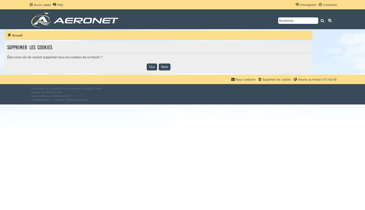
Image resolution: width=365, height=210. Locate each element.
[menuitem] (57, 5)
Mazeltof (59, 96)
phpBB (54, 88)
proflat (42, 96)
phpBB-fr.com (53, 92)
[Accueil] (76, 19)
